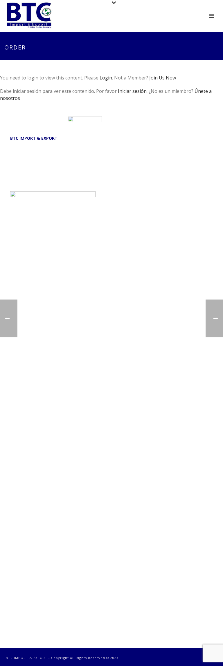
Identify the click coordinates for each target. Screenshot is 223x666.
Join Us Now (162, 78)
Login (106, 78)
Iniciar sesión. (133, 91)
